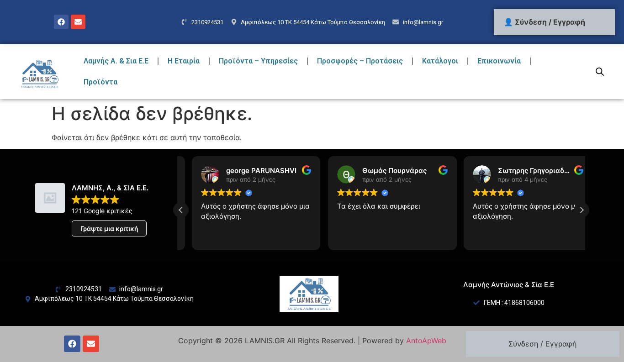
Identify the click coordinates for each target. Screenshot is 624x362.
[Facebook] (61, 22)
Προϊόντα (100, 82)
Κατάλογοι (440, 61)
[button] (581, 210)
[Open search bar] (599, 71)
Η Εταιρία (184, 61)
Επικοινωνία (499, 61)
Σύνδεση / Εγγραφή (542, 343)
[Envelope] (78, 22)
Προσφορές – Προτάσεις (360, 61)
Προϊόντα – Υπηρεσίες (258, 61)
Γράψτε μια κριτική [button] (109, 228)
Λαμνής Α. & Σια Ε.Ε (116, 61)
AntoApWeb (426, 340)
